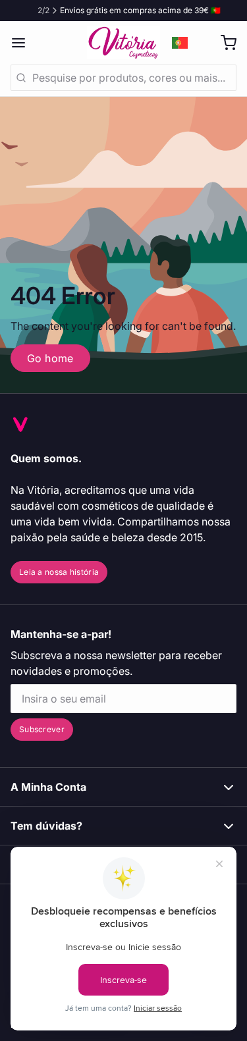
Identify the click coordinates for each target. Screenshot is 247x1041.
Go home (50, 358)
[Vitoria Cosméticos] (124, 42)
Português (180, 43)
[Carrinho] (223, 43)
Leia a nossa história (59, 572)
